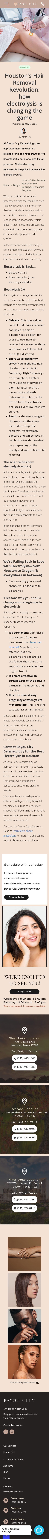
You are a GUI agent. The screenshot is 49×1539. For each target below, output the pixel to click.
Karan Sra (26, 136)
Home (6, 185)
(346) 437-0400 (18, 1511)
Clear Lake (17, 1498)
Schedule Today (16, 897)
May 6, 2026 (31, 123)
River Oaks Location (24, 1179)
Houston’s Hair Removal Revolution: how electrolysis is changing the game (33, 185)
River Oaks (17, 1519)
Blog (15, 185)
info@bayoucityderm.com (13, 1491)
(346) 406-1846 (18, 1501)
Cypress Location (24, 1109)
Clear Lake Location (24, 1038)
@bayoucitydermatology (24, 1382)
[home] (24, 4)
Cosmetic (24, 67)
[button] (6, 4)
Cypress (16, 1508)
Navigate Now (24, 991)
